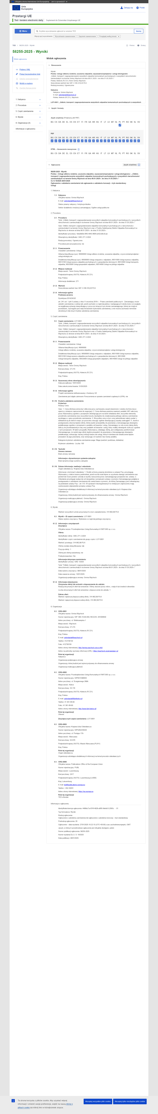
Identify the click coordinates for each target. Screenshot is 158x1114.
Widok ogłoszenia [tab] (20, 59)
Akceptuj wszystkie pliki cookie (98, 1101)
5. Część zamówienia (24, 111)
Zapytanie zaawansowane (87, 36)
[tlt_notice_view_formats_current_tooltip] (139, 165)
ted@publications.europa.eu (74, 785)
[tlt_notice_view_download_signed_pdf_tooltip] (120, 125)
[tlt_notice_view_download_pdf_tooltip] (52, 140)
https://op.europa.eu (85, 791)
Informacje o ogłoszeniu (25, 129)
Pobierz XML (25, 70)
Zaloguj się (128, 8)
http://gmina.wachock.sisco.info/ (90, 648)
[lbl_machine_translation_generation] (79, 149)
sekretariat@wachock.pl (67, 95)
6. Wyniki (19, 117)
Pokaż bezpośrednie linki (30, 74)
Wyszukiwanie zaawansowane (65, 36)
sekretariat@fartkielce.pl (73, 699)
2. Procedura (21, 105)
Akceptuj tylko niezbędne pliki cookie (130, 1101)
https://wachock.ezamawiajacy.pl (105, 651)
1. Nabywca (20, 99)
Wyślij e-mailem (26, 83)
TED (14, 45)
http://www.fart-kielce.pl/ (87, 709)
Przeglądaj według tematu (108, 36)
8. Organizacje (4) (23, 123)
